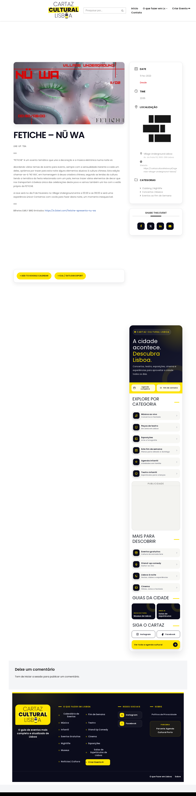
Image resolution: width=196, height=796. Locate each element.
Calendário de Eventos (71, 715)
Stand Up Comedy (98, 729)
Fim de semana (170, 388)
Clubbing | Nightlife (152, 188)
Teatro (92, 722)
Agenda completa (145, 388)
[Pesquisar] (122, 10)
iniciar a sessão (34, 676)
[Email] (170, 226)
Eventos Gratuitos (70, 736)
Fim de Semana (96, 714)
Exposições (94, 743)
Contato (136, 12)
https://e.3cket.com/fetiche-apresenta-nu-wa (70, 210)
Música (65, 722)
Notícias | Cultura (70, 761)
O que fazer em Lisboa (77, 707)
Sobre (158, 707)
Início (134, 8)
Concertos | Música (152, 192)
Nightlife (65, 743)
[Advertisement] (98, 34)
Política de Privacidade (164, 714)
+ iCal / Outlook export (70, 275)
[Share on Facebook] (141, 226)
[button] (166, 8)
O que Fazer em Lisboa (161, 776)
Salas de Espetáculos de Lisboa (98, 752)
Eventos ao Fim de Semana (156, 195)
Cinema (92, 736)
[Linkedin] (160, 226)
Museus (65, 750)
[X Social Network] (150, 226)
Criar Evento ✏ (181, 8)
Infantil (65, 729)
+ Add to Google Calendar (34, 275)
